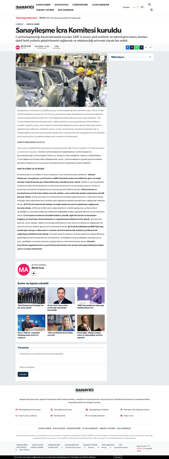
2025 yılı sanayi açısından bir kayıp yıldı (60, 18)
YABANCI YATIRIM (45, 10)
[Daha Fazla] (141, 47)
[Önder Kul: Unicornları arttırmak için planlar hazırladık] (61, 295)
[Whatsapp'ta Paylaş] (136, 47)
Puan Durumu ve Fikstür (27, 416)
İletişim (91, 447)
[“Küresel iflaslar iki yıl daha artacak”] (61, 323)
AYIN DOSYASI (61, 5)
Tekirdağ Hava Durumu (63, 410)
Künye (104, 447)
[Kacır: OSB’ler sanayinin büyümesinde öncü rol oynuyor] (31, 323)
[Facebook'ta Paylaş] (127, 47)
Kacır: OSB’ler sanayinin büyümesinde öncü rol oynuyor (29, 335)
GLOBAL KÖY (53, 447)
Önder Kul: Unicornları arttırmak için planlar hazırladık (57, 307)
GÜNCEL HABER (33, 24)
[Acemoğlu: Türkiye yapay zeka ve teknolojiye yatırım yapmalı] (91, 323)
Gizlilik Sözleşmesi (73, 447)
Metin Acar (38, 268)
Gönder (23, 374)
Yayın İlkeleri (24, 450)
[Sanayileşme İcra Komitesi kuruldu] (61, 80)
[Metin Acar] (24, 270)
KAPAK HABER (43, 5)
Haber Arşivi (128, 416)
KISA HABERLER (65, 10)
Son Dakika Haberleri (96, 416)
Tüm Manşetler (59, 416)
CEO (120, 445)
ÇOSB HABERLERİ (100, 5)
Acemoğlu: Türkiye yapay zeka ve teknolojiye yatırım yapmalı (89, 335)
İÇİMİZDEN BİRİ (80, 5)
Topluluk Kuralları (121, 447)
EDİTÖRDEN (21, 447)
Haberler (19, 24)
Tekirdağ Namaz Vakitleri (99, 410)
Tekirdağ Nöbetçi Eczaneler (30, 410)
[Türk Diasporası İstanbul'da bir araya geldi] (31, 295)
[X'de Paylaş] (132, 47)
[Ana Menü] (150, 10)
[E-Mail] (34, 274)
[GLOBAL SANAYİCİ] (25, 7)
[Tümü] (150, 57)
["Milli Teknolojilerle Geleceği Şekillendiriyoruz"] (91, 295)
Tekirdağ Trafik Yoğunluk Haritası (136, 410)
